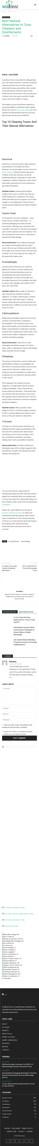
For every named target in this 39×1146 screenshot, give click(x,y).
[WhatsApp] (18, 40)
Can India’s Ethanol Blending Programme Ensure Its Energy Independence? (25, 642)
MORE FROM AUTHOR (26, 612)
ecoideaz (7, 36)
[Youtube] (31, 1141)
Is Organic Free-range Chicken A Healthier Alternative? (9, 568)
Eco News (5, 1062)
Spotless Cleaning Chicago (12, 513)
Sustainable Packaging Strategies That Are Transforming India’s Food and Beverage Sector (19, 1075)
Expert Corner (12, 11)
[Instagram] (12, 1141)
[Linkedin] (19, 602)
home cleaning (7, 172)
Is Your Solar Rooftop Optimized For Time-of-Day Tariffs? (24, 619)
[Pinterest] (14, 40)
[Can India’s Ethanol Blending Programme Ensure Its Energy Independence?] (7, 642)
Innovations (6, 1070)
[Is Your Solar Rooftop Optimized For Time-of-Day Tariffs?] (7, 619)
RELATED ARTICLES (9, 612)
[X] (9, 40)
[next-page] (6, 650)
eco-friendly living (13, 541)
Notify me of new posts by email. (15, 734)
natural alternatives (23, 110)
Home (4, 11)
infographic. (6, 505)
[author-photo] (20, 588)
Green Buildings (25, 541)
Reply (10, 677)
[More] (23, 40)
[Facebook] (4, 40)
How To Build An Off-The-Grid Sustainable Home (29, 568)
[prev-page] (3, 650)
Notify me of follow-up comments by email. (18, 731)
